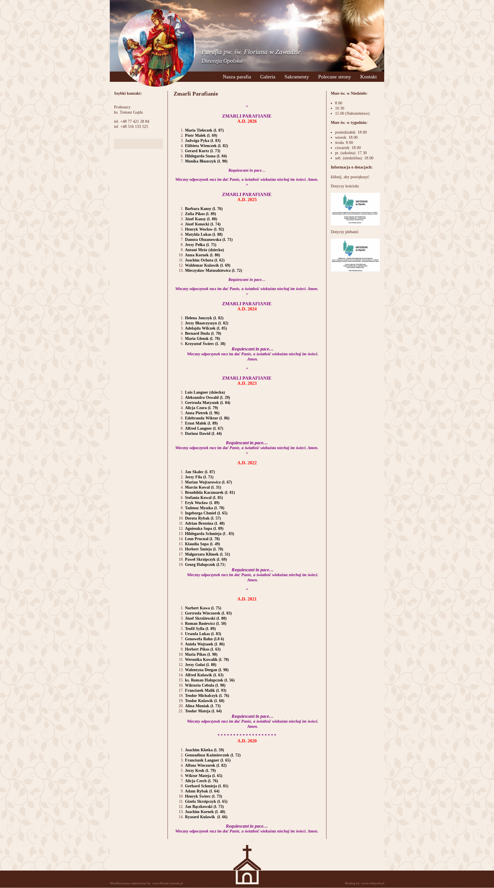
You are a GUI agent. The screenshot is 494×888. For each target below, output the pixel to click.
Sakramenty (296, 77)
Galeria (267, 77)
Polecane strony (334, 77)
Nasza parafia (237, 77)
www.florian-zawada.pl (167, 883)
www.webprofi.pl (372, 883)
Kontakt (368, 77)
